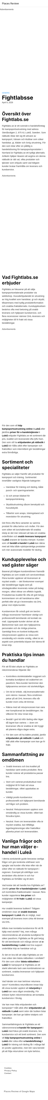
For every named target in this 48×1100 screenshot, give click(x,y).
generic (6, 93)
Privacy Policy (10, 1071)
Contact (7, 1073)
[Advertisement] (24, 48)
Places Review (10, 3)
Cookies (8, 1068)
